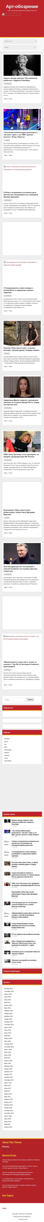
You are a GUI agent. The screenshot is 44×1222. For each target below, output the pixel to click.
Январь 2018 (8, 1069)
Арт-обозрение (22, 6)
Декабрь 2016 (8, 1105)
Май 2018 (7, 1058)
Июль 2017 (7, 1085)
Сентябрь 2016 (9, 1113)
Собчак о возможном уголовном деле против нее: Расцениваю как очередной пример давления (21, 194)
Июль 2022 (7, 997)
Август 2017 (8, 1083)
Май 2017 (7, 1091)
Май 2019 (7, 1035)
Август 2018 (8, 1049)
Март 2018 (7, 1063)
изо (5, 744)
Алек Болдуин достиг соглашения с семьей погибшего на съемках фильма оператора (20, 569)
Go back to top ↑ (23, 1219)
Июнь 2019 (7, 1033)
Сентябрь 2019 (9, 1024)
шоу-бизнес (7, 83)
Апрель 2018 (8, 1060)
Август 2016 (8, 1116)
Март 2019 (7, 1041)
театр (6, 758)
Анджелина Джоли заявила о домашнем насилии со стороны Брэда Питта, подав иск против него (21, 402)
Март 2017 (7, 1096)
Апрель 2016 (8, 1127)
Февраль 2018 (8, 1066)
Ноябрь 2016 (8, 1107)
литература (7, 750)
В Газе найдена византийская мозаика (25, 934)
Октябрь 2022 (8, 988)
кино (5, 747)
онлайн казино (6, 1149)
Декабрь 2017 (8, 1071)
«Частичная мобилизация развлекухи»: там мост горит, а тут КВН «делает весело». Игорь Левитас (21, 134)
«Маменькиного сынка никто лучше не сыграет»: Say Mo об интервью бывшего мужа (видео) (21, 664)
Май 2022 (7, 1002)
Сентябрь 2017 (9, 1080)
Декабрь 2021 (8, 1016)
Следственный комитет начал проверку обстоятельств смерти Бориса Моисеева (23, 925)
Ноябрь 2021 (8, 1019)
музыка (6, 752)
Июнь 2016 (7, 1121)
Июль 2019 (7, 1030)
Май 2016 (7, 1124)
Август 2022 (8, 994)
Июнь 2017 (7, 1088)
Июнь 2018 (7, 1055)
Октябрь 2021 (8, 1022)
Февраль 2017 (8, 1099)
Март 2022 (7, 1008)
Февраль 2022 (8, 1010)
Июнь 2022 (7, 999)
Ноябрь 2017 (8, 1074)
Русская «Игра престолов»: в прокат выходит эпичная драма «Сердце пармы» (25, 864)
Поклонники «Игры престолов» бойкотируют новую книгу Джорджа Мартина (19, 512)
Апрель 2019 (8, 1038)
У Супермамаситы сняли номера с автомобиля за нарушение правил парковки (18, 290)
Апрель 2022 (8, 1005)
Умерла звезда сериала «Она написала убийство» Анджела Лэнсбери (23, 822)
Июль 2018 (7, 1052)
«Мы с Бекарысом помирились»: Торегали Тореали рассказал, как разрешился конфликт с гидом (24, 943)
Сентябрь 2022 (9, 991)
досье (6, 741)
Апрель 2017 (8, 1094)
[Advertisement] (22, 238)
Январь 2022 (8, 1013)
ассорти (6, 140)
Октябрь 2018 (8, 1044)
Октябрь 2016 (8, 1110)
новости (6, 755)
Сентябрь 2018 (9, 1047)
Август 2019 (8, 1027)
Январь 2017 (8, 1102)
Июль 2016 (7, 1118)
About (4, 1208)
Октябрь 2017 (8, 1077)
